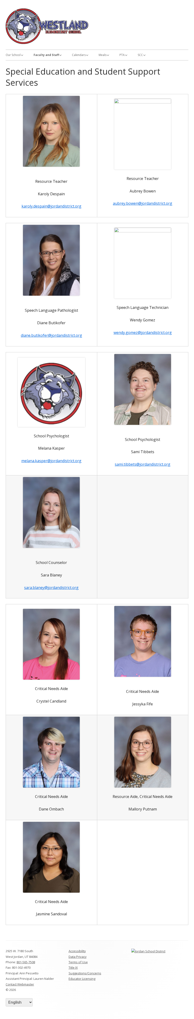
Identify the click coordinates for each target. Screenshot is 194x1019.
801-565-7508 (26, 962)
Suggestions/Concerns (85, 973)
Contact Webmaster (20, 984)
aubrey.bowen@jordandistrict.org (142, 203)
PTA (122, 55)
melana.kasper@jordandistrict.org (51, 460)
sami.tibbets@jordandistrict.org (142, 464)
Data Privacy (78, 957)
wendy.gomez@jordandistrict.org (143, 332)
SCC (140, 55)
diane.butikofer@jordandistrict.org (51, 335)
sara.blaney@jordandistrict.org (51, 587)
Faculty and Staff (46, 55)
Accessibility (77, 951)
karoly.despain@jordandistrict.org (51, 206)
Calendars (79, 55)
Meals (102, 55)
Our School (13, 55)
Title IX (73, 967)
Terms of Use (78, 962)
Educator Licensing (82, 978)
